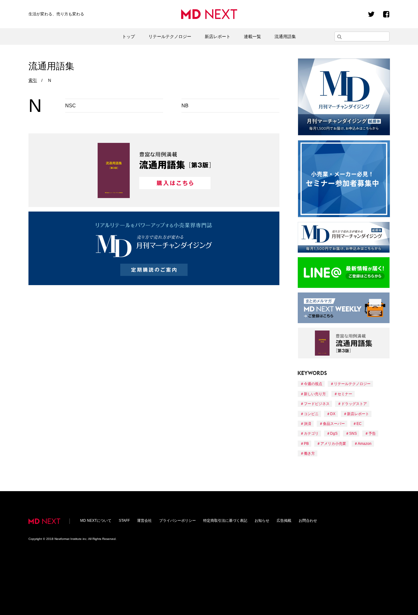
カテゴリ (311, 433)
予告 (372, 433)
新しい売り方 (315, 394)
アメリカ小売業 (333, 443)
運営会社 (144, 520)
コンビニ (311, 414)
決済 (307, 424)
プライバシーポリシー (177, 520)
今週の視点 (313, 384)
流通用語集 (285, 36)
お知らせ (262, 520)
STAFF (124, 520)
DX (332, 414)
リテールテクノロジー (169, 36)
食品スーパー (334, 424)
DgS (334, 433)
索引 (32, 80)
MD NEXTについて (95, 520)
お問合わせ (308, 520)
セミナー (345, 394)
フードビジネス (317, 404)
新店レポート (217, 36)
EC (359, 424)
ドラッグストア (354, 404)
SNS (353, 433)
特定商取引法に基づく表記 (225, 520)
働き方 (309, 453)
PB (306, 443)
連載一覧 (252, 36)
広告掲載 (284, 520)
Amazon (364, 443)
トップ (128, 36)
